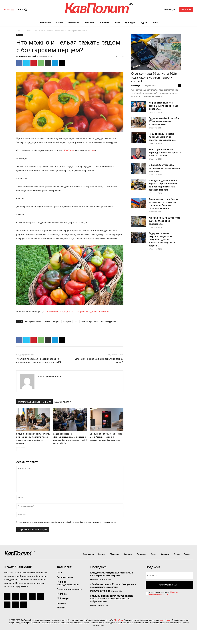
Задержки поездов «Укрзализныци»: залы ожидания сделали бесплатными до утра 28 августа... (162, 239)
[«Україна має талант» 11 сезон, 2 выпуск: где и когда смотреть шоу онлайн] (138, 106)
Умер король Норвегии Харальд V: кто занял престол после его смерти (165, 152)
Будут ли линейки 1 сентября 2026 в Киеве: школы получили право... (164, 121)
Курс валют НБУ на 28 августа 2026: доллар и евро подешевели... (164, 221)
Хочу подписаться (168, 585)
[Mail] (23, 596)
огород (56, 321)
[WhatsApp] (41, 63)
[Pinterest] (33, 63)
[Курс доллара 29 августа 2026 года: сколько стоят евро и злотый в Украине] (156, 52)
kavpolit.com (165, 620)
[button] (22, 9)
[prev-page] (18, 449)
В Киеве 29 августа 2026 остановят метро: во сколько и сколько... (165, 168)
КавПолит (69, 150)
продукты (67, 321)
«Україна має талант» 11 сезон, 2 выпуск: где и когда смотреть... (163, 106)
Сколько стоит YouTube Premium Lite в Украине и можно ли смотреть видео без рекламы (106, 437)
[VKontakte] (15, 605)
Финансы (94, 580)
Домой (19, 30)
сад (76, 321)
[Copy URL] (62, 63)
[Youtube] (23, 605)
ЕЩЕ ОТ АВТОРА (62, 402)
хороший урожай (108, 321)
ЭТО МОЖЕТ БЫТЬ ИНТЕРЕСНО (34, 402)
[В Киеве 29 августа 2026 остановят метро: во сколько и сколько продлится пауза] (138, 168)
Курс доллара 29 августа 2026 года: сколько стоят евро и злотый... (154, 77)
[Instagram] (15, 596)
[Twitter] (26, 63)
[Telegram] (55, 63)
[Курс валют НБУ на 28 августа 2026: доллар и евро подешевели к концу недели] (138, 221)
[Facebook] (19, 63)
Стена (92, 150)
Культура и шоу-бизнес (100, 591)
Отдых (28, 30)
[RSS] (32, 596)
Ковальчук (135, 85)
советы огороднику (89, 321)
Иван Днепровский (27, 56)
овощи (47, 321)
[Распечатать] (48, 63)
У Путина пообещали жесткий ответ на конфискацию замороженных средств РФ (39, 361)
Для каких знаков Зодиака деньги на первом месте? (99, 361)
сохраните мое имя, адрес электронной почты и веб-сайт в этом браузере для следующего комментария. (68, 522)
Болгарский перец (33, 321)
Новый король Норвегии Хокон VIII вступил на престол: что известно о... (163, 137)
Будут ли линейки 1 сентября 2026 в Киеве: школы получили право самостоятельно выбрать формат (111, 599)
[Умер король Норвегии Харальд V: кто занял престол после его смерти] (138, 153)
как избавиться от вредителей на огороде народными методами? (76, 311)
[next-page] (23, 449)
